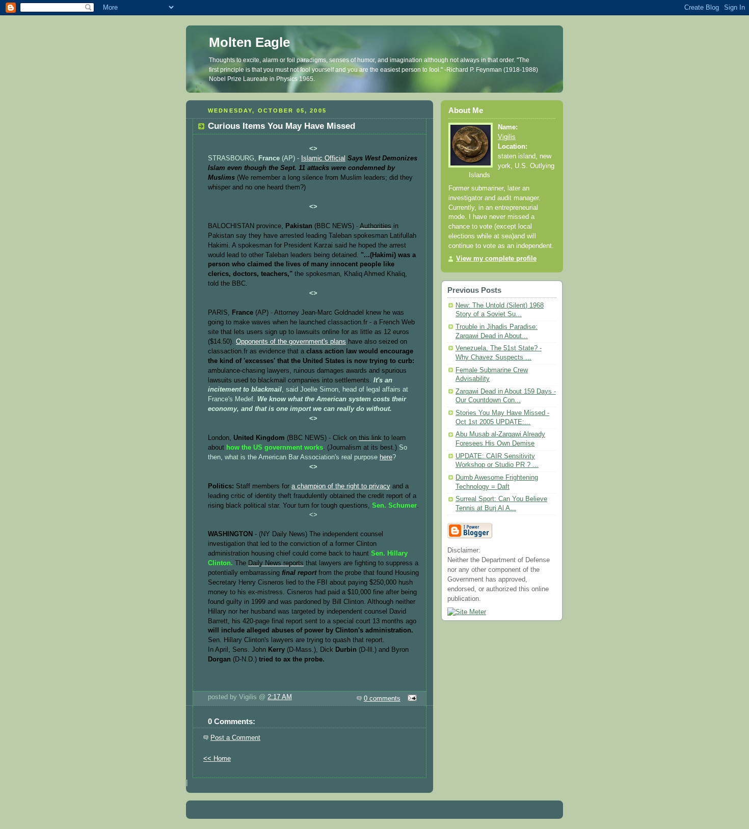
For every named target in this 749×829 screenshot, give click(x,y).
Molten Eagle (249, 42)
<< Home (217, 758)
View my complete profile (496, 258)
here (386, 457)
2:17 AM (280, 697)
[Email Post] (411, 698)
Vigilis (507, 137)
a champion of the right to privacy (340, 486)
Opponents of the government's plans (291, 341)
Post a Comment (235, 737)
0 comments (382, 698)
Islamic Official (323, 158)
